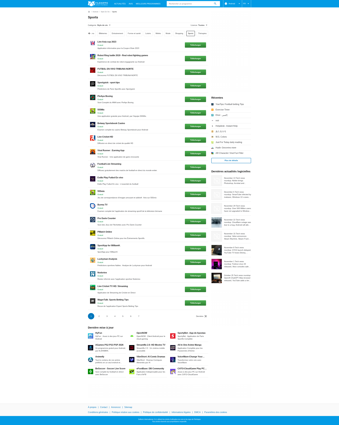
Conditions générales (98, 412)
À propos (92, 407)
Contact (103, 407)
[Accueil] (89, 12)
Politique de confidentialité (155, 412)
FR (244, 4)
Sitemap (128, 407)
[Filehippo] (98, 3)
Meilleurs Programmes (148, 4)
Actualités (120, 4)
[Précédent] (90, 33)
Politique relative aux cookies (125, 412)
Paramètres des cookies (215, 412)
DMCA (197, 412)
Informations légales (181, 412)
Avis (131, 4)
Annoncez (116, 407)
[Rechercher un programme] (215, 3)
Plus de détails (231, 160)
